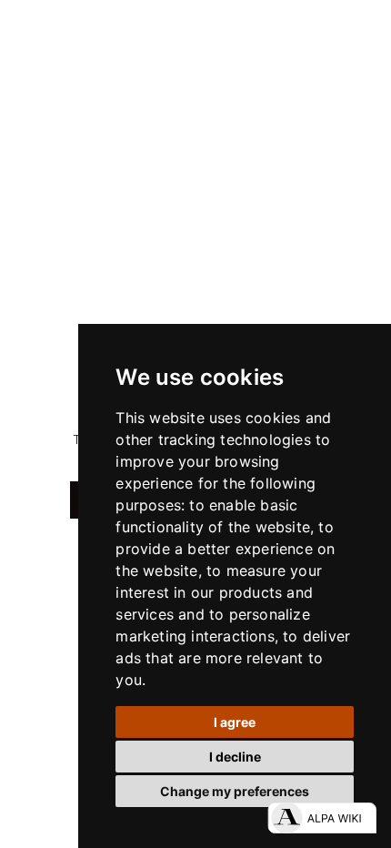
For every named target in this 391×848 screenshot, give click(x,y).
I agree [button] (235, 722)
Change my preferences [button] (234, 791)
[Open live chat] (321, 818)
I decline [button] (235, 756)
